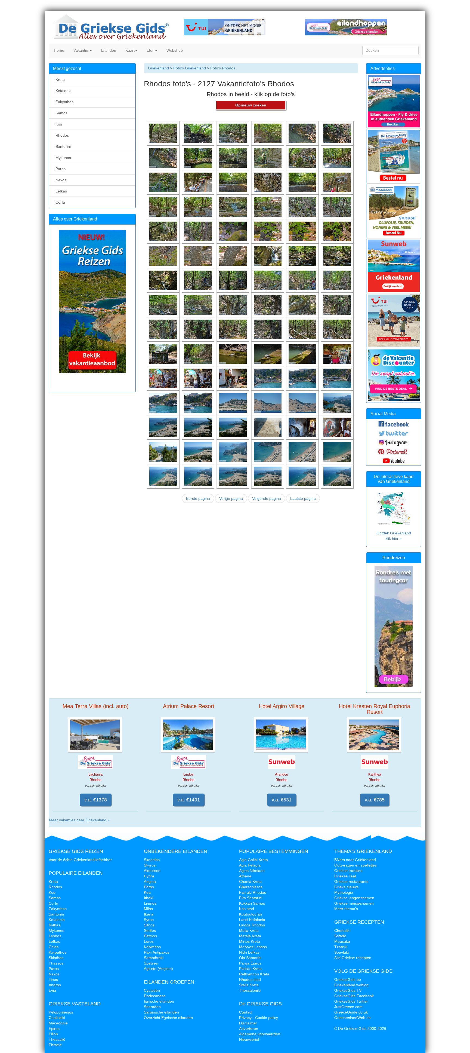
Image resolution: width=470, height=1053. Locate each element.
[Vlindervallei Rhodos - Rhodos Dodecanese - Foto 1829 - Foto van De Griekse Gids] (303, 353)
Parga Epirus (250, 963)
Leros (149, 941)
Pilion (53, 1034)
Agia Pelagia (250, 865)
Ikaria (148, 914)
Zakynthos (63, 102)
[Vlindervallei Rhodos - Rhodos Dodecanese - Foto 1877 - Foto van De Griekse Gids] (303, 157)
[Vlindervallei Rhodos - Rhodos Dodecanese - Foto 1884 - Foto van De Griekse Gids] (268, 133)
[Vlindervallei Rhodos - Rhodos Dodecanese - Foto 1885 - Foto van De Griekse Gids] (233, 133)
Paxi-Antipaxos (156, 952)
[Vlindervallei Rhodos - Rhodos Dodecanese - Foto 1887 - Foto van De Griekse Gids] (164, 133)
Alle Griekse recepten (352, 958)
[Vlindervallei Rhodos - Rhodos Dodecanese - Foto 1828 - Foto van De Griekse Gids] (338, 353)
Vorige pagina (231, 498)
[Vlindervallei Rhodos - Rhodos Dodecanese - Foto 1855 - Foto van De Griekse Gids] (233, 255)
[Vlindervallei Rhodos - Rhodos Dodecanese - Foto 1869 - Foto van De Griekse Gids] (164, 206)
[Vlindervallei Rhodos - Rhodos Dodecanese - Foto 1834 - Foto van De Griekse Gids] (338, 329)
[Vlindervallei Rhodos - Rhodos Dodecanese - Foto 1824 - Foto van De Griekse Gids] (233, 378)
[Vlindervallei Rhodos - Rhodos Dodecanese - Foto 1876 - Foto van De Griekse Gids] (338, 157)
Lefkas (60, 191)
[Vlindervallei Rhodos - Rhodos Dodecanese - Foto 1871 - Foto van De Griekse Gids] (303, 182)
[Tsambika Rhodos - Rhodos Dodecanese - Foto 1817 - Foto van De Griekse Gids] (164, 402)
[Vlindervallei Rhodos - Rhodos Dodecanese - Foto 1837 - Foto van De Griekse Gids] (233, 329)
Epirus (54, 1028)
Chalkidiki (57, 1017)
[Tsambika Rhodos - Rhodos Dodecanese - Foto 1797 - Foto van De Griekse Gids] (233, 476)
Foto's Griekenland (189, 68)
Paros (59, 169)
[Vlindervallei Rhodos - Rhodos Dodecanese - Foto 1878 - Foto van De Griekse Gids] (268, 157)
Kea (147, 892)
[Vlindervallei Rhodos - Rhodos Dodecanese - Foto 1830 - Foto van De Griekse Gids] (268, 353)
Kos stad (246, 909)
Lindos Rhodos (252, 925)
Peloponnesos (61, 1012)
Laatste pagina (303, 498)
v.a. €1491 (188, 800)
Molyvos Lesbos (253, 947)
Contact (245, 1012)
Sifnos (149, 925)
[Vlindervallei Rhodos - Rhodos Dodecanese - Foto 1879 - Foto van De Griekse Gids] (233, 157)
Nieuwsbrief (249, 1039)
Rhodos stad (250, 979)
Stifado (340, 936)
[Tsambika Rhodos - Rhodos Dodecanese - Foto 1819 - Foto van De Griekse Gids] (303, 378)
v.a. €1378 (95, 800)
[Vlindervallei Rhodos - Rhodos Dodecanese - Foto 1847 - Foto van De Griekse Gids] (303, 280)
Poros (149, 887)
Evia (52, 990)
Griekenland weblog (351, 985)
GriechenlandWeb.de (352, 1017)
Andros (55, 985)
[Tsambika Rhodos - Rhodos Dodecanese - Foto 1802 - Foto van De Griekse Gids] (268, 451)
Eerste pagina (198, 498)
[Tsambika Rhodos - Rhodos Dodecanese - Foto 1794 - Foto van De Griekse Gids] (338, 476)
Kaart (129, 50)
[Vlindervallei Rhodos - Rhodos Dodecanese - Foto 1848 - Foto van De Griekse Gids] (268, 280)
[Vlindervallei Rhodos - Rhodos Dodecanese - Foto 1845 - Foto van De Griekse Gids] (164, 304)
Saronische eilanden (161, 1012)
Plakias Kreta (250, 968)
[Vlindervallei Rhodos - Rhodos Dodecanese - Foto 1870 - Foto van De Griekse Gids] (338, 182)
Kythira (55, 925)
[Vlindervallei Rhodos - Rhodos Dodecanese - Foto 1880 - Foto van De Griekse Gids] (198, 157)
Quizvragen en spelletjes (355, 865)
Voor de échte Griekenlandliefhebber (80, 860)
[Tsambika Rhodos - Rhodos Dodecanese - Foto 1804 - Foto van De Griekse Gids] (198, 451)
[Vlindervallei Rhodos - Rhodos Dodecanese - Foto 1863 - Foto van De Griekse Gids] (164, 231)
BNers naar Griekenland (355, 860)
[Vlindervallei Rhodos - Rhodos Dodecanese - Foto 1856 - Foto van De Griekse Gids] (198, 255)
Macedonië (58, 1023)
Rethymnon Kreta (254, 974)
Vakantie (80, 50)
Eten (150, 50)
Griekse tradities (348, 870)
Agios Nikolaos (251, 870)
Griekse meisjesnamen (354, 903)
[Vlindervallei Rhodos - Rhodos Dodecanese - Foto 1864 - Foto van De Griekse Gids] (338, 206)
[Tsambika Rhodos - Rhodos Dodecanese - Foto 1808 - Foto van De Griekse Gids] (268, 427)
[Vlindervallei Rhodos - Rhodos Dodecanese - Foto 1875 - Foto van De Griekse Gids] (164, 182)
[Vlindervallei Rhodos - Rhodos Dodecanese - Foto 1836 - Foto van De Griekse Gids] (268, 329)
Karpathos (57, 952)
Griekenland (158, 68)
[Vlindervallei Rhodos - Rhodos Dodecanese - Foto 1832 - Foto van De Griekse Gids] (198, 353)
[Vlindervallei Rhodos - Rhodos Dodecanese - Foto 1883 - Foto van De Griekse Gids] (303, 133)
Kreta (59, 79)
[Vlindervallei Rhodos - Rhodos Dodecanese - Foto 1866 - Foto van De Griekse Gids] (268, 206)
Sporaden (152, 1007)
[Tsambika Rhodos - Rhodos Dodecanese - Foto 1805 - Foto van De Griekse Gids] (164, 451)
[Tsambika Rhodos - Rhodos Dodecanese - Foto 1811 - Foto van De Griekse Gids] (164, 427)
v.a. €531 (282, 800)
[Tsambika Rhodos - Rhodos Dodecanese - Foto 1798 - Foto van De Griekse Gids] (198, 476)
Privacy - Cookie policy (258, 1017)
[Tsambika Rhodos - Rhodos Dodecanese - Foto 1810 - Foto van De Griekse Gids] (198, 427)
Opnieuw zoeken (250, 105)
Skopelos (152, 860)
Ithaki (148, 898)
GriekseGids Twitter (351, 1001)
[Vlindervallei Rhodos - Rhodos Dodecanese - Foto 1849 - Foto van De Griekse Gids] (233, 280)
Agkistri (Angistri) (158, 968)
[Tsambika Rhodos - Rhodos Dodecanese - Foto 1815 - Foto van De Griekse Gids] (233, 402)
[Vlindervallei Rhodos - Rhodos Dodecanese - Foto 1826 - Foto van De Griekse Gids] (198, 378)
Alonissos (152, 870)
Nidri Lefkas (249, 952)
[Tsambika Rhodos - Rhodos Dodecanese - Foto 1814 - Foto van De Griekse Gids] (268, 402)
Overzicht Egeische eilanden (168, 1017)
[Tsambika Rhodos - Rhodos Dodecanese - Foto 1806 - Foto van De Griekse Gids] (338, 427)
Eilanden (108, 50)
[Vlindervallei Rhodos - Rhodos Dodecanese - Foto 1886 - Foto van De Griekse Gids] (198, 133)
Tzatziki (340, 947)
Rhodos (61, 135)
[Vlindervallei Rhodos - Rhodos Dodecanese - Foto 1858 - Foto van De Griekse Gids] (338, 231)
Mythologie (343, 892)
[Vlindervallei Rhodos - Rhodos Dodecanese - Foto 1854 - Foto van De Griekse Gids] (268, 255)
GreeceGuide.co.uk (351, 1012)
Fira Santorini (250, 898)
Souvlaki (341, 952)
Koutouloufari (250, 914)
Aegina (150, 881)
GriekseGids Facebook (354, 996)
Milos (148, 909)
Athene (245, 876)
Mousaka (342, 941)
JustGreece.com (348, 1007)
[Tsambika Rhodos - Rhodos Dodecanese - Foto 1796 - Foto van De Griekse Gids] (268, 476)
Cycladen (152, 990)
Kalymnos (152, 947)
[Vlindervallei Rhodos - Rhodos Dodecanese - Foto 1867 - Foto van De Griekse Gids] (233, 206)
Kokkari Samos (252, 903)
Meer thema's (346, 909)
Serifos (150, 930)
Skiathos (56, 958)
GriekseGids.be (347, 979)
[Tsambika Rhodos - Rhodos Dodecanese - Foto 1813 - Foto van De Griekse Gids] (303, 402)
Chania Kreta (250, 881)
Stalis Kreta (249, 985)
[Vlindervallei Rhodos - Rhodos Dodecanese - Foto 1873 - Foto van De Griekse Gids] (233, 182)
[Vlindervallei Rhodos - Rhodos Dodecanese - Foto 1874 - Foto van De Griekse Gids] (198, 182)
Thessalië (57, 1039)
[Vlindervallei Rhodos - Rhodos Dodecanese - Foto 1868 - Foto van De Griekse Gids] (198, 206)
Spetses (151, 963)
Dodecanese (155, 996)
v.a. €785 (375, 800)
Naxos (59, 180)
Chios (53, 947)
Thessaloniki (250, 990)
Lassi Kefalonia (252, 919)
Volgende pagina (266, 498)
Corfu (59, 202)
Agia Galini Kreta (253, 860)
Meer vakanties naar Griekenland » (79, 820)
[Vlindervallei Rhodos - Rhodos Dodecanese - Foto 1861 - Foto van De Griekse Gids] (233, 231)
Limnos (150, 903)
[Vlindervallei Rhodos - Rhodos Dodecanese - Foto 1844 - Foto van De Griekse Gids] (198, 304)
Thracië (55, 1045)
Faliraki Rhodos (252, 892)
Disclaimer (248, 1023)
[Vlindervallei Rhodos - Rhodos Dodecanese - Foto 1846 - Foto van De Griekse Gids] (338, 280)
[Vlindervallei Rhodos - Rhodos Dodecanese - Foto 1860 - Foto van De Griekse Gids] (268, 231)
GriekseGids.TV (347, 990)
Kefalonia (62, 90)
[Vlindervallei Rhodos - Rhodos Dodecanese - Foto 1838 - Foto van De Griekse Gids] (198, 329)
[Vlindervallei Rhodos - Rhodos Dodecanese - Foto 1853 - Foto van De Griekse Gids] (303, 255)
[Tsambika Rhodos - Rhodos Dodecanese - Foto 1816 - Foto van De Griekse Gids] (198, 402)
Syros (149, 919)
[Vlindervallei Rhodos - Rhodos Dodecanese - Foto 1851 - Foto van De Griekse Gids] (164, 280)
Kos (57, 124)
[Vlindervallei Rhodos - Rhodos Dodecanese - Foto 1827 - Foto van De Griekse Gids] (164, 378)
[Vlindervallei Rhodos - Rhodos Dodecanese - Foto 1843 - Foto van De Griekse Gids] (233, 304)
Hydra (149, 876)
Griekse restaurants (351, 881)
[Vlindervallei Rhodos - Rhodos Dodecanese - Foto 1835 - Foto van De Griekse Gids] (303, 329)
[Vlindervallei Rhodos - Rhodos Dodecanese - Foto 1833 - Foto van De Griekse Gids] (164, 353)
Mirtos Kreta (249, 941)
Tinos (53, 979)
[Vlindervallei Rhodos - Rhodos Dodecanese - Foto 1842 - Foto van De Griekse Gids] (268, 304)
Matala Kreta (250, 936)
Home (58, 50)
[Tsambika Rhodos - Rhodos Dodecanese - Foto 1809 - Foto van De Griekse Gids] (233, 427)
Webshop (174, 50)
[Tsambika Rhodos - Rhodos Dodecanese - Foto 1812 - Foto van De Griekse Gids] (338, 402)
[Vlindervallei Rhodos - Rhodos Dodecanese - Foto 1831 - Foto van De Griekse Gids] (233, 353)
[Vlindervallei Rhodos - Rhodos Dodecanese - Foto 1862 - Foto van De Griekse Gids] (198, 231)
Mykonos (62, 157)
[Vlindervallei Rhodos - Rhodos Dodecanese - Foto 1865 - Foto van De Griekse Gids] (303, 206)
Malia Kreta (249, 930)
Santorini (62, 146)
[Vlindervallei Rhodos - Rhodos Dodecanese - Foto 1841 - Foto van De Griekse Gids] (303, 304)
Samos (60, 113)
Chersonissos (250, 887)
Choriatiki (342, 930)
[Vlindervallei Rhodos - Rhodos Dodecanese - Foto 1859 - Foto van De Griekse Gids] (303, 231)
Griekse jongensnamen (354, 898)
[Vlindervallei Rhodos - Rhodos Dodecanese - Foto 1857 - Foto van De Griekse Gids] (164, 255)
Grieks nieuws (346, 887)
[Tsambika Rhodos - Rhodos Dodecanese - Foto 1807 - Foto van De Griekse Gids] (303, 427)
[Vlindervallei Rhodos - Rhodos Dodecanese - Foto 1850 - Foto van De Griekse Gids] (198, 280)
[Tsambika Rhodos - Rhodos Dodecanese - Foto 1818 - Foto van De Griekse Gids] (338, 378)
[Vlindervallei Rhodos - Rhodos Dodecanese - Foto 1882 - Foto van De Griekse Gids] (338, 133)
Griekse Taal (345, 876)
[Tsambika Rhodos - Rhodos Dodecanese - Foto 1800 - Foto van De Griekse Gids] (338, 451)
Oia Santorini (250, 958)
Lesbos (55, 936)
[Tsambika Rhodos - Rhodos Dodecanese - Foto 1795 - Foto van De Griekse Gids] (303, 476)
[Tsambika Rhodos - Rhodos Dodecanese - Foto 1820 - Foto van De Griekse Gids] (268, 378)
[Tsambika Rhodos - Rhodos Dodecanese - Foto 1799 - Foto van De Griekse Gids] (164, 476)
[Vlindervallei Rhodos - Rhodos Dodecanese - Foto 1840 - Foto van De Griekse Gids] (338, 304)
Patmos (150, 936)
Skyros (150, 865)
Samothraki (153, 958)
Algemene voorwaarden (259, 1034)
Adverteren (248, 1028)
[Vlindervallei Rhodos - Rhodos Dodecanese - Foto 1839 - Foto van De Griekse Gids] (164, 329)
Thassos (56, 963)
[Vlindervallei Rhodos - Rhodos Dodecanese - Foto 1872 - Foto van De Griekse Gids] (268, 182)
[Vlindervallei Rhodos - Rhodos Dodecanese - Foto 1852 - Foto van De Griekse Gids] (338, 255)
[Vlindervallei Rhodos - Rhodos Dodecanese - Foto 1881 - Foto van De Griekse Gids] (164, 157)
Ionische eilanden (159, 1001)
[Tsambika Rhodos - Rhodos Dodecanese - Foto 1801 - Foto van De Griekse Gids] (303, 451)
